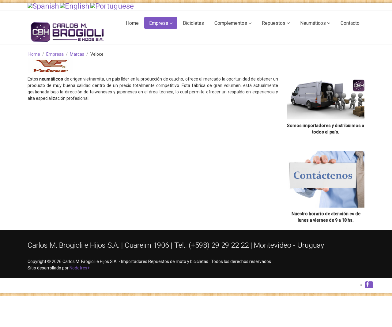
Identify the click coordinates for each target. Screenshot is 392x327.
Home (132, 23)
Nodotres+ (80, 267)
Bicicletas (193, 23)
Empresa (158, 23)
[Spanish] (43, 5)
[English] (74, 5)
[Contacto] (325, 179)
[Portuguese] (112, 5)
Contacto (350, 23)
